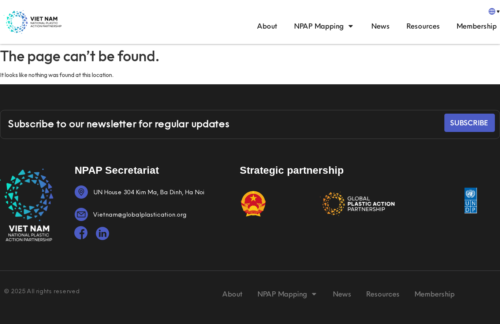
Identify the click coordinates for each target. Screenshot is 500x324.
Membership (476, 25)
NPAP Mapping (318, 25)
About (267, 25)
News (380, 25)
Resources (423, 25)
